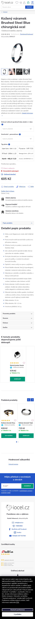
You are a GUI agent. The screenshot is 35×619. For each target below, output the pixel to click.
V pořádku (17, 614)
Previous (28, 399)
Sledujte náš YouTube (19, 536)
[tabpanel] (17, 364)
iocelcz (19, 532)
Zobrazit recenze (13, 464)
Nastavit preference (17, 610)
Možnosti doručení (10, 174)
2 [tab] (18, 441)
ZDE (17, 602)
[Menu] (32, 2)
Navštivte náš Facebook (19, 529)
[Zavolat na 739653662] (21, 2)
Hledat (29, 7)
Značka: (7, 191)
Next (32, 399)
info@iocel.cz (19, 523)
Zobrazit (17, 379)
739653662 (19, 526)
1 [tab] (16, 441)
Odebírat (27, 486)
